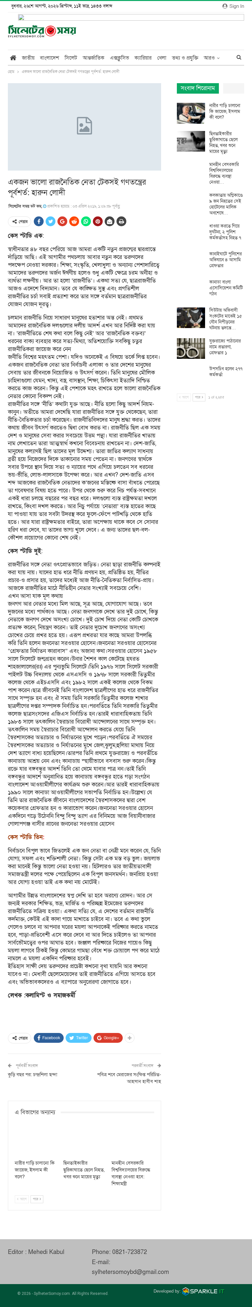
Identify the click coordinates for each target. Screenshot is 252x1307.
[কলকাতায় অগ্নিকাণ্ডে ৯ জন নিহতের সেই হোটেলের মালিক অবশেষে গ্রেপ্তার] (191, 203)
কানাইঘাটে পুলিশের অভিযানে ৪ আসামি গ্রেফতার (225, 260)
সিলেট (71, 58)
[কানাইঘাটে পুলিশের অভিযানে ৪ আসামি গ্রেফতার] (191, 261)
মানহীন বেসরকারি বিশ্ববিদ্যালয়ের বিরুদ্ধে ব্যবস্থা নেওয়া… (224, 173)
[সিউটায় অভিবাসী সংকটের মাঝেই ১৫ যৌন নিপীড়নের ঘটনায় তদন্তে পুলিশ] (191, 317)
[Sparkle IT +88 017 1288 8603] (203, 1291)
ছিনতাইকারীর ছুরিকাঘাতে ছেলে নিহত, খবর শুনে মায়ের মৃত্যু (223, 143)
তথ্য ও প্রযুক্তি (185, 58)
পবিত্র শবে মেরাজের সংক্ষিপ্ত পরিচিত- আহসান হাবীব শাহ (129, 1078)
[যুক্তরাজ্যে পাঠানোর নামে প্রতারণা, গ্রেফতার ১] (191, 348)
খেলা (161, 58)
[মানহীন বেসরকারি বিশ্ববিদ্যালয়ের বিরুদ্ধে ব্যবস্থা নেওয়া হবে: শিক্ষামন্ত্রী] (133, 1141)
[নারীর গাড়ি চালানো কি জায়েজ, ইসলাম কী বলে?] (36, 1141)
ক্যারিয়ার (143, 58)
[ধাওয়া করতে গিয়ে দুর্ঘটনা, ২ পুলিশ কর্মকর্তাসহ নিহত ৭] (191, 233)
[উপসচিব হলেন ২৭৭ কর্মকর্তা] (191, 376)
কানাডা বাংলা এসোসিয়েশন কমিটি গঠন (226, 288)
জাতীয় (28, 58)
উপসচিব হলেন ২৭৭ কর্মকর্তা (225, 372)
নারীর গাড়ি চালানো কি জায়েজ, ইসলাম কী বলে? (224, 111)
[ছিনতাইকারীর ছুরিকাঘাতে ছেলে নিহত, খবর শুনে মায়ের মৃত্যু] (84, 1141)
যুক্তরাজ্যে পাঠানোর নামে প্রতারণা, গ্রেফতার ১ (225, 347)
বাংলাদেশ (49, 58)
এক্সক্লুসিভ (119, 58)
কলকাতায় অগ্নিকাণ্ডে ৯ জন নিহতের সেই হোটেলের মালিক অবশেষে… (225, 204)
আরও (209, 58)
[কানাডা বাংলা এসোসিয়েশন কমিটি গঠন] (191, 289)
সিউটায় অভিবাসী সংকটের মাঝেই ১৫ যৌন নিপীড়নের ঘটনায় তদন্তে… (225, 319)
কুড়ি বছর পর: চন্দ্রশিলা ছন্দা (32, 1074)
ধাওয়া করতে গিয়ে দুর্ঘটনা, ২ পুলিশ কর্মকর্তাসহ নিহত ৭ (225, 232)
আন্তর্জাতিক (93, 58)
